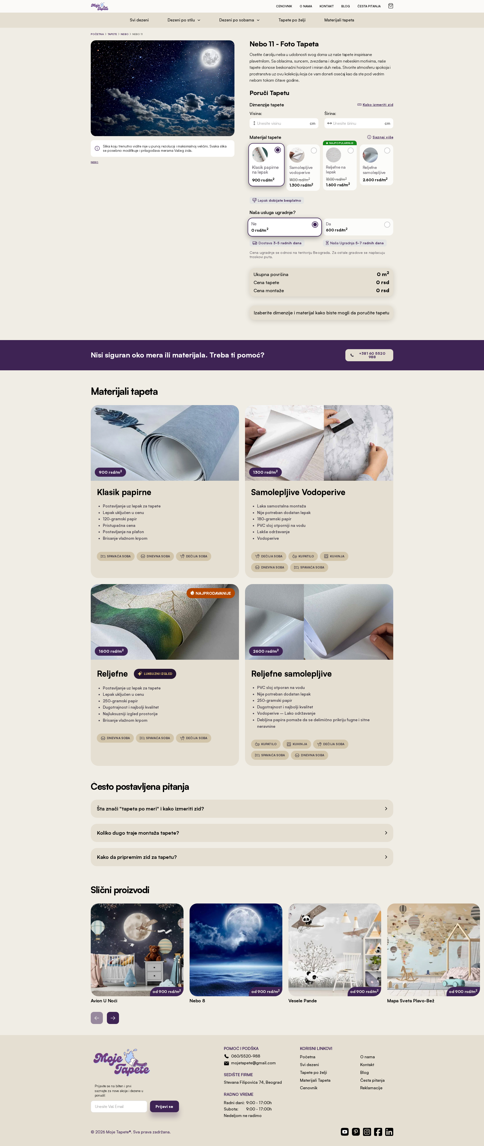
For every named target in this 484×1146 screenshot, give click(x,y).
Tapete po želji (292, 19)
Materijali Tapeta (315, 1080)
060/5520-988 (245, 1056)
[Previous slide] (97, 1018)
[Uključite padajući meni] (198, 20)
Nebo (124, 34)
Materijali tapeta (339, 19)
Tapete (112, 34)
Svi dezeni (139, 19)
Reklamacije (371, 1087)
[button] (242, 809)
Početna (97, 34)
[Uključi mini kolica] (390, 5)
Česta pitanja (369, 6)
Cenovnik (284, 6)
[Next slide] (113, 1018)
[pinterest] (356, 1132)
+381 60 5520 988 (372, 355)
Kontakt (327, 6)
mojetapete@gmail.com (253, 1062)
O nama (306, 6)
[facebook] (378, 1132)
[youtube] (345, 1132)
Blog (345, 6)
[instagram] (367, 1132)
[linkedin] (389, 1132)
